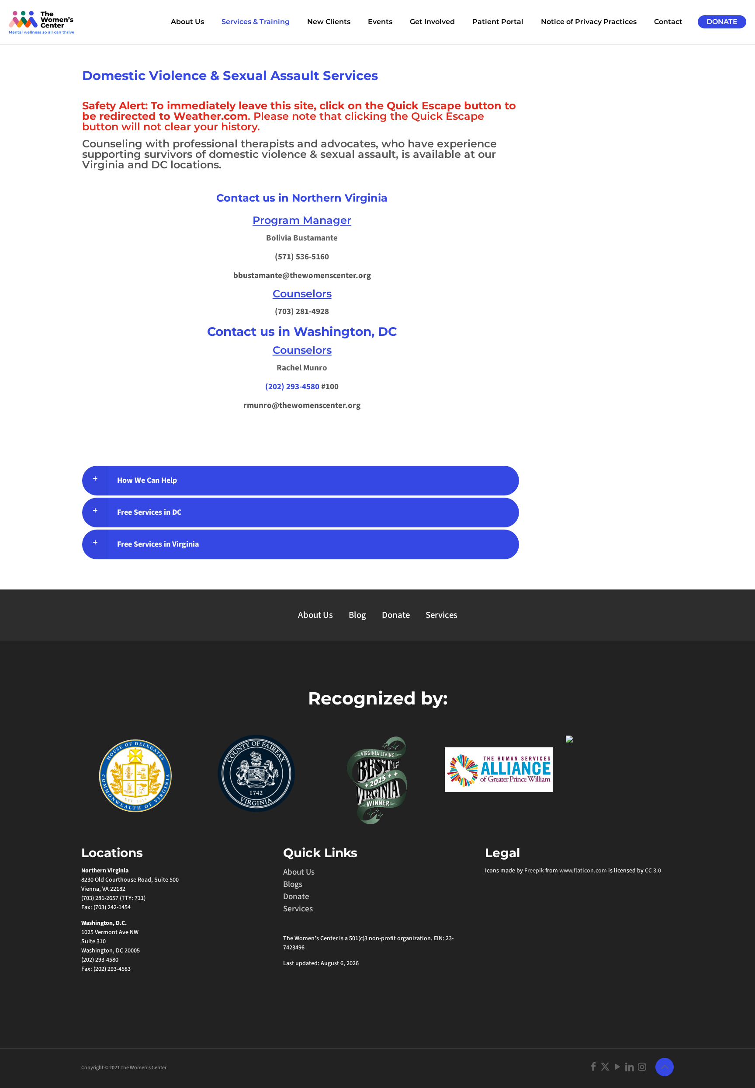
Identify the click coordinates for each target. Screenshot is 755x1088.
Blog (357, 615)
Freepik (534, 870)
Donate (396, 615)
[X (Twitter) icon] (605, 1067)
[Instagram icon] (642, 1067)
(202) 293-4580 (292, 387)
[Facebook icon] (593, 1067)
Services (441, 615)
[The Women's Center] (41, 22)
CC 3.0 (653, 870)
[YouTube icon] (617, 1067)
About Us (315, 615)
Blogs (292, 884)
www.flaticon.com (583, 870)
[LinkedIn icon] (629, 1067)
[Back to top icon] (664, 1067)
